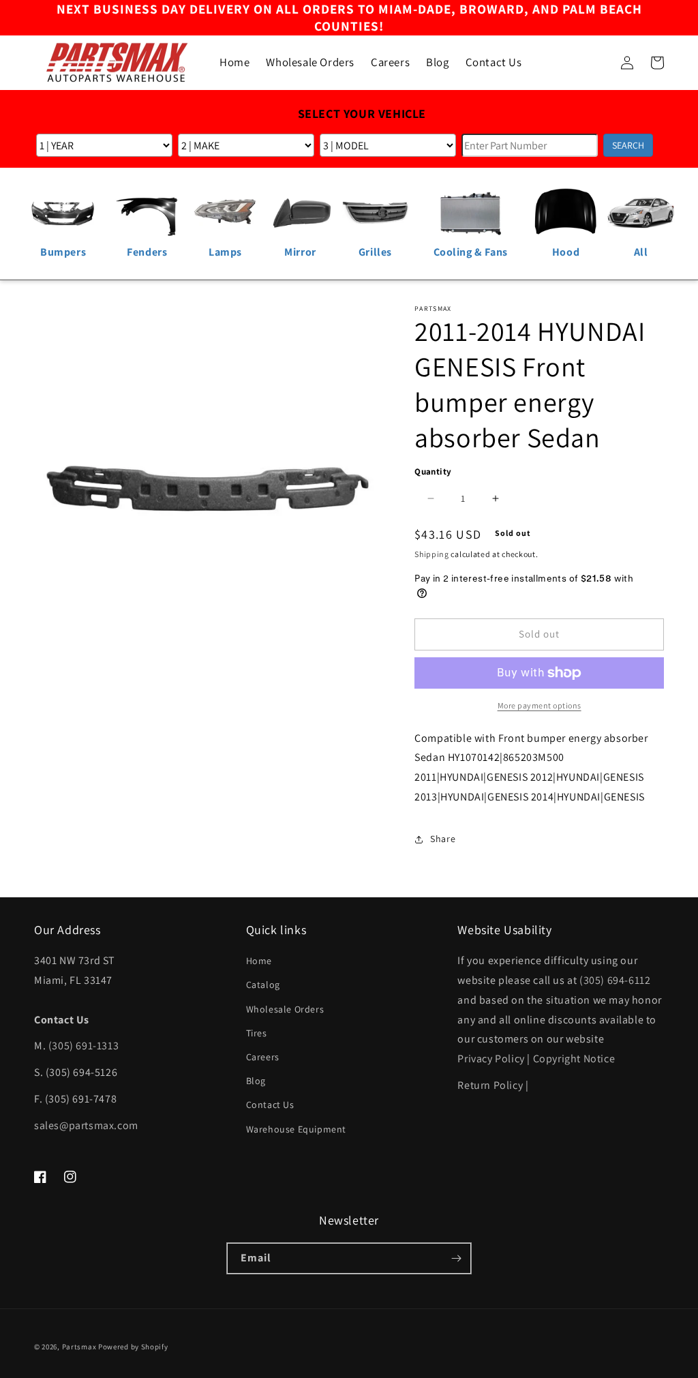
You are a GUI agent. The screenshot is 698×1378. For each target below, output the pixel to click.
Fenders (147, 252)
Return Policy (490, 1085)
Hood (565, 252)
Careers (262, 1057)
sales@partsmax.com (86, 1125)
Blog (256, 1081)
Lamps (225, 252)
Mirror (300, 252)
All (641, 252)
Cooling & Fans (471, 252)
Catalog (263, 984)
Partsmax (79, 1346)
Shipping (431, 554)
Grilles (375, 252)
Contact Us (270, 1104)
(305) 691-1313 (83, 1045)
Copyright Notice (574, 1058)
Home (259, 961)
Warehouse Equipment (296, 1129)
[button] (597, 63)
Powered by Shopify (133, 1346)
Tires (256, 1033)
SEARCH (628, 145)
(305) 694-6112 (614, 980)
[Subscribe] (456, 1258)
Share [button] (442, 839)
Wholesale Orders (285, 1009)
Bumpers (63, 252)
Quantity (432, 471)
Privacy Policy (490, 1058)
